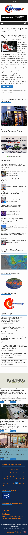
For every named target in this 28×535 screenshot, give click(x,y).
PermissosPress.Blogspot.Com (10, 520)
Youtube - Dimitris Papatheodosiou (11, 518)
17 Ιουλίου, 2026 (4, 419)
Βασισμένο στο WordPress (8, 531)
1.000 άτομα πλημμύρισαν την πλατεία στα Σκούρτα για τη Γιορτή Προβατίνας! (13, 354)
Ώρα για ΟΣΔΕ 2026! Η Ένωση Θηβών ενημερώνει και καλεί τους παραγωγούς (13, 361)
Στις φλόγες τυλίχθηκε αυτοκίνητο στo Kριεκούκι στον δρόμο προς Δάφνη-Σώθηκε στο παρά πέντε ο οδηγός (14, 346)
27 (13, 483)
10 (4, 478)
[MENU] (26, 23)
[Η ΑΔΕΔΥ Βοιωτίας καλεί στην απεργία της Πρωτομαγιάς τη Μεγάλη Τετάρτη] (9, 42)
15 (20, 478)
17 (4, 481)
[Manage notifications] (24, 532)
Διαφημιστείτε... (6, 510)
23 (23, 481)
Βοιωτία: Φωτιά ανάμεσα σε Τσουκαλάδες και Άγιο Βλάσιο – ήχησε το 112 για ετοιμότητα (13, 338)
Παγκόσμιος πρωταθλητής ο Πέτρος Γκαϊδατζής (11, 179)
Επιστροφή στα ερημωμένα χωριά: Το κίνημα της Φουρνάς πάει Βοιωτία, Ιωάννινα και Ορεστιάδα (14, 234)
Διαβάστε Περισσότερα (6, 86)
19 (10, 481)
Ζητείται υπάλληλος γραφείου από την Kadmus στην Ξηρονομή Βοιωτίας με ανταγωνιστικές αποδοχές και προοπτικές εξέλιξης (13, 329)
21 (16, 481)
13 (13, 478)
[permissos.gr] (2, 23)
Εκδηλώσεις (4, 90)
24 (4, 483)
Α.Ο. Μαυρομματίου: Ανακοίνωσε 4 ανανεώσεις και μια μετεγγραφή (11, 205)
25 (7, 483)
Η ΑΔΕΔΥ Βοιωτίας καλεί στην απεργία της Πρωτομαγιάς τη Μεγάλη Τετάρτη (13, 36)
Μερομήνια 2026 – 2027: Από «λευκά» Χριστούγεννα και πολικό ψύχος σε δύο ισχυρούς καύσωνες (12, 220)
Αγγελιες (2, 401)
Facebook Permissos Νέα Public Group (12, 516)
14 (16, 478)
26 (10, 483)
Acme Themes (17, 532)
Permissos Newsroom (16, 39)
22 (20, 481)
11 (7, 478)
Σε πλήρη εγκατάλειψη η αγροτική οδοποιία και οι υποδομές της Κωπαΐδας (14, 192)
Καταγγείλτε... (6, 507)
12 (10, 478)
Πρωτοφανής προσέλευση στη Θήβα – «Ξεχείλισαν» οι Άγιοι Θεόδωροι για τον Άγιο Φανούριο (13, 165)
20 (13, 481)
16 (23, 478)
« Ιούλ (4, 485)
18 (7, 481)
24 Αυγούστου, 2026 (5, 388)
